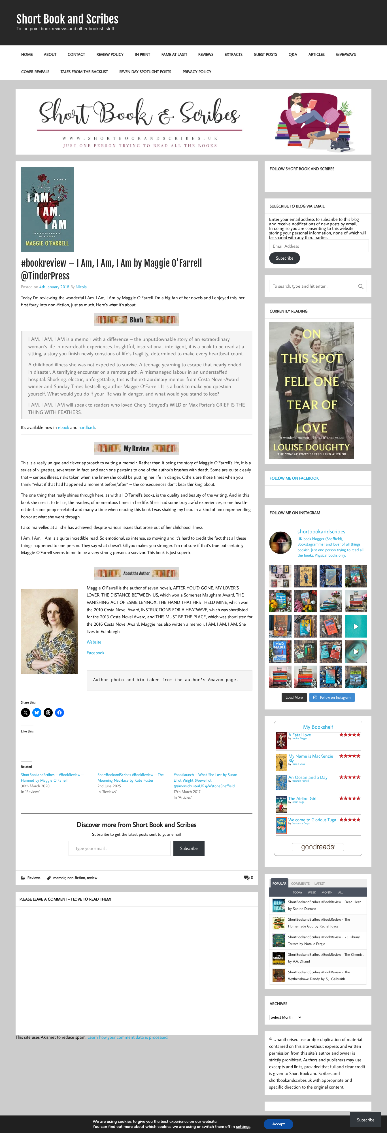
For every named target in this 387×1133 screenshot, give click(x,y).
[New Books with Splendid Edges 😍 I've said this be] (331, 651)
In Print (142, 54)
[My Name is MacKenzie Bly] (281, 770)
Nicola (81, 286)
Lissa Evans (298, 764)
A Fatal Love (299, 734)
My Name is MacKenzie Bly (310, 758)
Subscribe (189, 848)
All (340, 892)
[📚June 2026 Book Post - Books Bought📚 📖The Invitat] (280, 677)
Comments (300, 883)
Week (312, 892)
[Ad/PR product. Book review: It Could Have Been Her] (305, 651)
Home (27, 54)
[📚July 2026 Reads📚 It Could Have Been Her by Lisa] (356, 601)
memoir (59, 877)
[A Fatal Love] (281, 748)
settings (243, 1126)
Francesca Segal (301, 823)
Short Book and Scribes (67, 19)
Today (297, 892)
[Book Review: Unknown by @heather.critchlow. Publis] (356, 677)
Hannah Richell (300, 781)
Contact (76, 54)
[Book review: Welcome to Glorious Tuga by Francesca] (280, 601)
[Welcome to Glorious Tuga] (281, 832)
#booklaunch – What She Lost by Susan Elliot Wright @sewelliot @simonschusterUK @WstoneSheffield (205, 780)
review (92, 877)
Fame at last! (174, 54)
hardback (86, 427)
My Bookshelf (318, 726)
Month (327, 892)
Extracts (234, 54)
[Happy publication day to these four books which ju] (280, 576)
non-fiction (76, 877)
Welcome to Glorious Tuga (312, 819)
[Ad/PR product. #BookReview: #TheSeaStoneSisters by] (331, 677)
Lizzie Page (298, 802)
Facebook (95, 652)
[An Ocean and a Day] (281, 788)
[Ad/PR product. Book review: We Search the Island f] (331, 626)
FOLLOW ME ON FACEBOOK (294, 478)
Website (94, 642)
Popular (279, 883)
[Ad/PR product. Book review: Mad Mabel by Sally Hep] (280, 651)
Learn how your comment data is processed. (128, 1037)
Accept (278, 1124)
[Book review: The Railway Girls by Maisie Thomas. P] (305, 601)
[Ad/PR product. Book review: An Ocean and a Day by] (331, 576)
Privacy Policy (197, 71)
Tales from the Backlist (84, 71)
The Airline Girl (302, 798)
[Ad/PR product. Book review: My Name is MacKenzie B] (305, 576)
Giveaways (346, 54)
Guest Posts (265, 54)
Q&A (293, 54)
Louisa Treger (299, 738)
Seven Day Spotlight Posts (145, 71)
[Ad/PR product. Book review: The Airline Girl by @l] (356, 576)
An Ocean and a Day (308, 777)
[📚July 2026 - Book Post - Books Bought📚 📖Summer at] (331, 601)
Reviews (205, 54)
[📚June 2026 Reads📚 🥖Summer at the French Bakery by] (305, 677)
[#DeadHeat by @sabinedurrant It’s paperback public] (305, 626)
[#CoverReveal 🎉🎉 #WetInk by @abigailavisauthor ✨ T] (356, 626)
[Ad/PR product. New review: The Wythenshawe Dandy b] (280, 626)
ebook (63, 427)
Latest (319, 883)
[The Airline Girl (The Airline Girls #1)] (281, 811)
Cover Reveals (35, 71)
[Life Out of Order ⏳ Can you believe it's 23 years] (356, 651)
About (50, 54)
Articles (317, 54)
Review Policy (110, 54)
